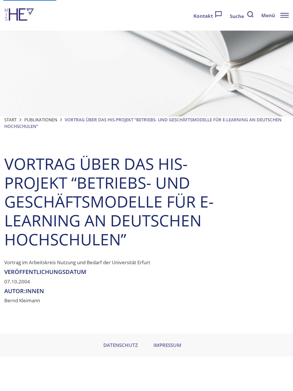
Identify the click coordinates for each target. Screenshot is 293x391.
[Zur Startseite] (19, 15)
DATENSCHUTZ (120, 345)
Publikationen (40, 120)
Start (10, 120)
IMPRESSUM (167, 345)
